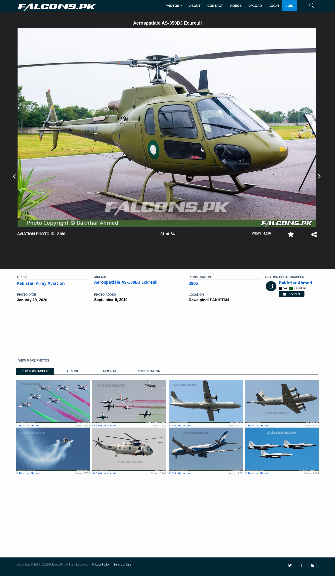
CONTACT (215, 6)
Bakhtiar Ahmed (295, 282)
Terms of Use (122, 564)
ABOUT (195, 6)
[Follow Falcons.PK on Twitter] (290, 565)
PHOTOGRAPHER (35, 371)
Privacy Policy (101, 564)
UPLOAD (255, 6)
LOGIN (274, 6)
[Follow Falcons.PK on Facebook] (301, 565)
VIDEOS (236, 6)
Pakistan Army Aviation (41, 283)
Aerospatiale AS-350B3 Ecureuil (125, 282)
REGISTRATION (148, 371)
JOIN (289, 6)
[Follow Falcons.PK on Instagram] (313, 565)
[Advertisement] (167, 250)
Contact (293, 294)
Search (305, 20)
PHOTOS (173, 6)
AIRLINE (72, 371)
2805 (193, 283)
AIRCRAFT (111, 371)
